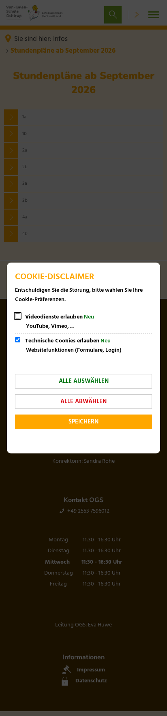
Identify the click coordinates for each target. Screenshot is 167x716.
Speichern (83, 422)
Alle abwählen (83, 401)
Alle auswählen (84, 381)
